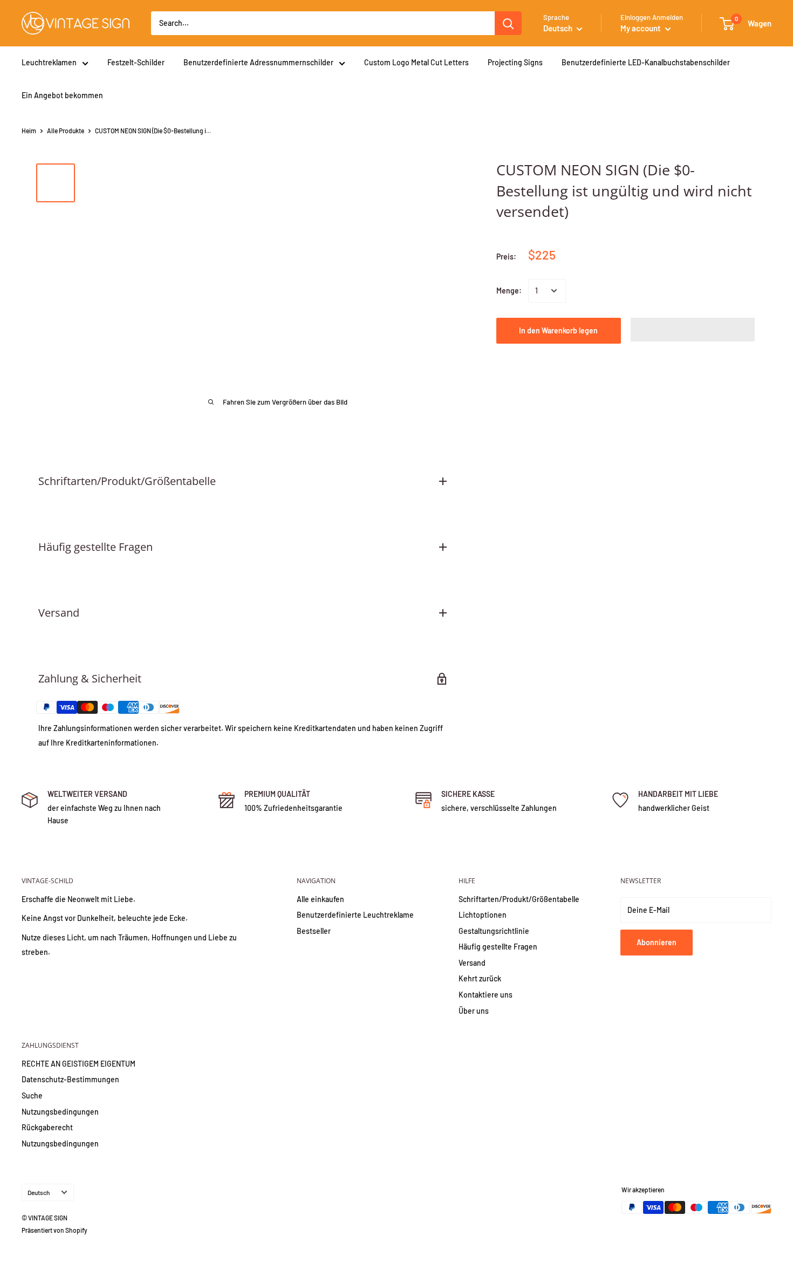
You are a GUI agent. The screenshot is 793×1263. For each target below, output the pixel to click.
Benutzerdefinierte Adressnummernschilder (258, 62)
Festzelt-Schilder (136, 62)
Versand (472, 962)
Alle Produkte (65, 130)
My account (641, 28)
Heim (29, 130)
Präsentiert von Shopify (54, 1230)
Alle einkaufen (320, 899)
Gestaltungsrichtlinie (494, 931)
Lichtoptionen (483, 914)
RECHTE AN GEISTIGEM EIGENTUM (78, 1063)
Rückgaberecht (47, 1127)
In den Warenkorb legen (558, 330)
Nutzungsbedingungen (60, 1111)
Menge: (509, 290)
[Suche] (508, 23)
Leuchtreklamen (49, 62)
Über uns (474, 1010)
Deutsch (39, 1192)
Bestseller (314, 931)
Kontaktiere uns (485, 994)
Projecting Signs (515, 62)
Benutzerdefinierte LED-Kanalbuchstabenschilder (646, 62)
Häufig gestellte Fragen (498, 946)
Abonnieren (656, 942)
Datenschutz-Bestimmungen (70, 1079)
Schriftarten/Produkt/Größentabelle (519, 899)
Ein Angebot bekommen (62, 95)
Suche (32, 1095)
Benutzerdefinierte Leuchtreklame (355, 914)
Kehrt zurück (480, 978)
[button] (693, 330)
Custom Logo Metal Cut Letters (416, 62)
